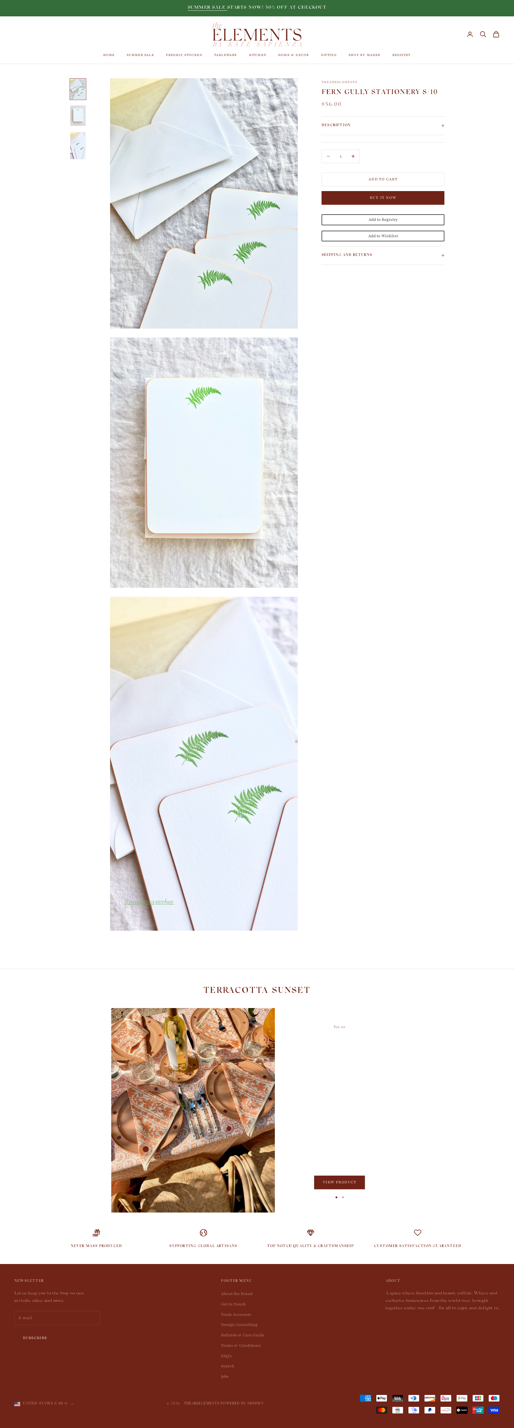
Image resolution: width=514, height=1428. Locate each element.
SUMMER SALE (207, 7)
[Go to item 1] (78, 89)
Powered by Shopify (242, 1404)
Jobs (225, 1376)
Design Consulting (239, 1324)
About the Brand (237, 1293)
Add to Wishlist (383, 235)
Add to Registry (383, 219)
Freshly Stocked (184, 55)
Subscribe (35, 1337)
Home (109, 55)
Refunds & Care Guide (242, 1335)
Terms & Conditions (241, 1345)
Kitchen (257, 55)
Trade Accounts (236, 1314)
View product (339, 1182)
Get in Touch (233, 1304)
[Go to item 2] (78, 115)
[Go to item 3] (78, 145)
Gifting (329, 55)
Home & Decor (293, 55)
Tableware (225, 55)
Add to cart (383, 179)
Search (227, 1366)
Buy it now (383, 197)
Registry (401, 55)
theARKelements (339, 82)
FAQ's (226, 1356)
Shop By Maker (364, 55)
